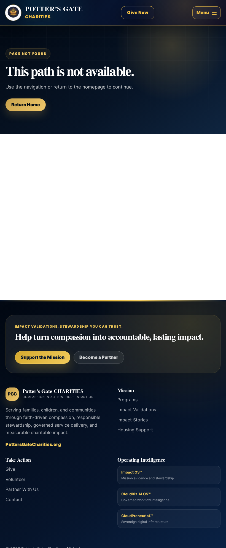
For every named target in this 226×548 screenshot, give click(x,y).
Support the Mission (42, 357)
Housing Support (135, 429)
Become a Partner (98, 357)
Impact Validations (136, 409)
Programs (127, 399)
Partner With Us (22, 489)
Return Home (25, 104)
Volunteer (15, 479)
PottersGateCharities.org (33, 444)
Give (10, 469)
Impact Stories (132, 420)
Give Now (137, 12)
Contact (14, 499)
